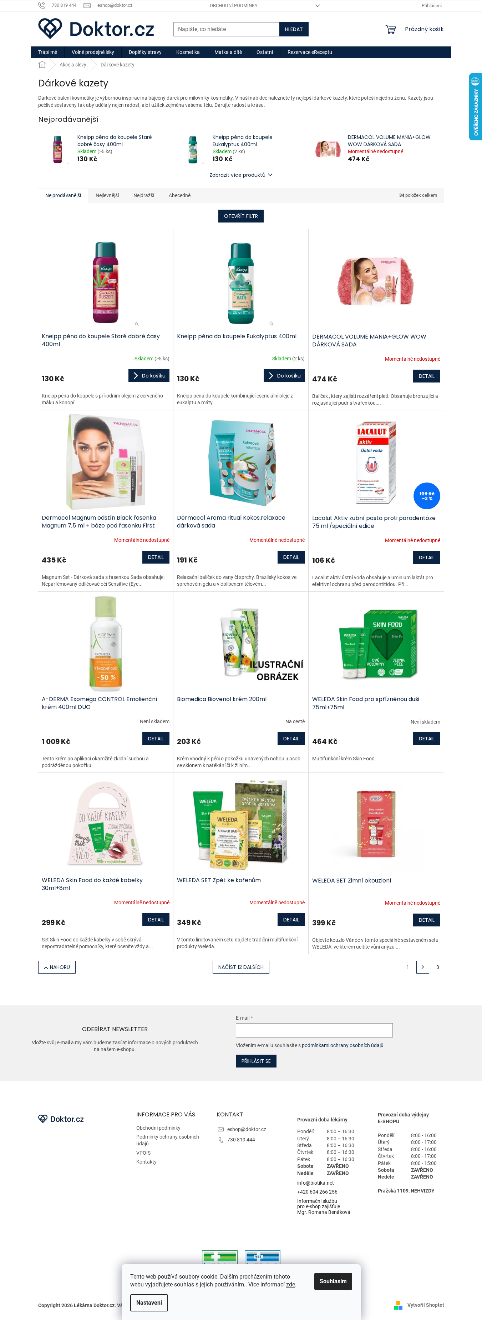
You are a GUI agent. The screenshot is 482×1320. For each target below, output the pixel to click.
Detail (427, 376)
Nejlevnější (107, 195)
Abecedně (180, 195)
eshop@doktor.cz (246, 1129)
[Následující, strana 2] (422, 967)
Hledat (294, 29)
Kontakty (146, 1162)
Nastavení (149, 1302)
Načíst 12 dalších (241, 967)
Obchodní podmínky (234, 5)
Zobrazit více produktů (237, 175)
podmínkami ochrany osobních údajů (343, 1045)
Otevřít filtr (241, 216)
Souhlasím (333, 1281)
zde (290, 1284)
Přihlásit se (256, 1061)
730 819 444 (241, 1139)
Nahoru (60, 967)
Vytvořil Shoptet (425, 1305)
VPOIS (143, 1153)
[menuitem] (47, 52)
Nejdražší (143, 195)
